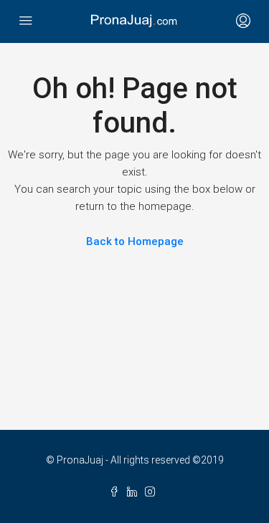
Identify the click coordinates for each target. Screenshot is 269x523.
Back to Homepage (135, 241)
